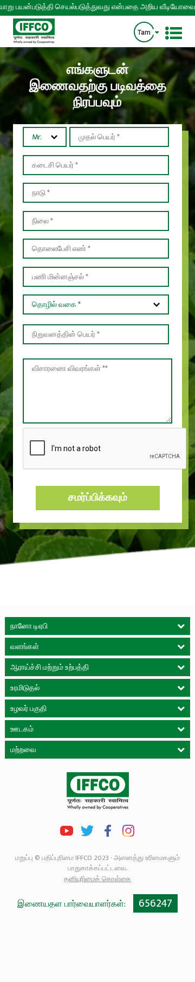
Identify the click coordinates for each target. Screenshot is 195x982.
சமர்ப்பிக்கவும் (97, 497)
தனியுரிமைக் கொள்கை (97, 879)
